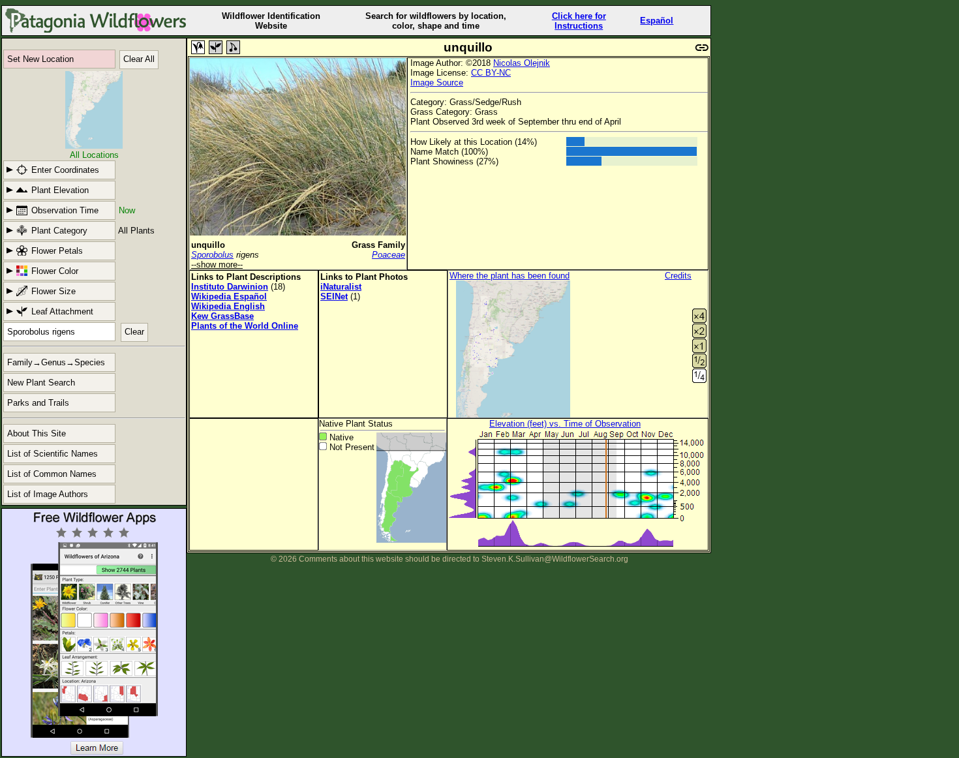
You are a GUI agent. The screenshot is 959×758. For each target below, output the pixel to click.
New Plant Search (41, 382)
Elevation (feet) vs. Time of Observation (565, 424)
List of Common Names (52, 474)
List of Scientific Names (52, 454)
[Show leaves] (215, 47)
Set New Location (40, 59)
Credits (678, 275)
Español (656, 20)
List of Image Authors (47, 494)
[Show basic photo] (198, 47)
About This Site (36, 433)
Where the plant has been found (509, 275)
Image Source (436, 82)
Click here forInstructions (579, 21)
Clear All (139, 59)
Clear (134, 332)
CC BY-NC (491, 73)
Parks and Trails (38, 403)
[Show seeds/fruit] (233, 47)
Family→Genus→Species (56, 362)
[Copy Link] (702, 46)
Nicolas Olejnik (521, 63)
